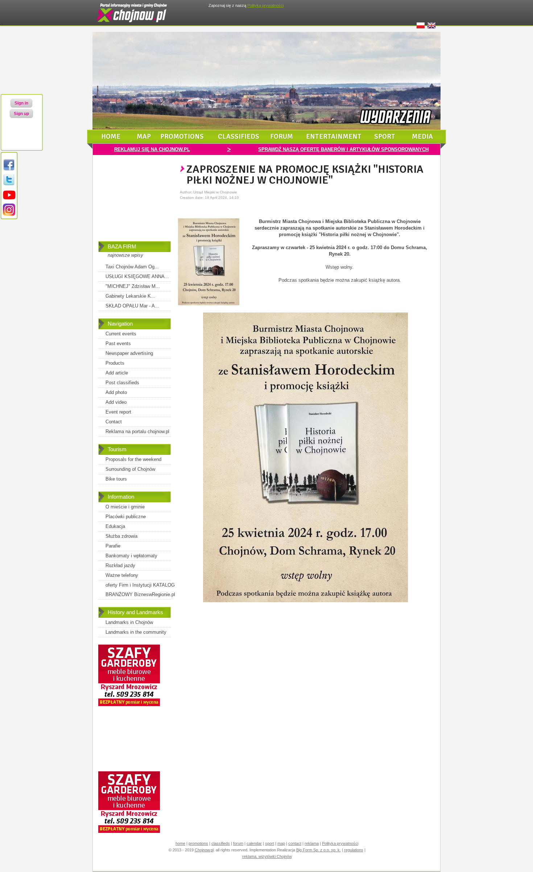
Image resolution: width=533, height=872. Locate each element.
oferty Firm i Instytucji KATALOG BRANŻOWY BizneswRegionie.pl (140, 589)
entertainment (333, 136)
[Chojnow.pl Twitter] (9, 185)
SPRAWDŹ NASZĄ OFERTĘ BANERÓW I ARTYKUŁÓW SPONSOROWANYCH (343, 149)
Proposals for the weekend (133, 459)
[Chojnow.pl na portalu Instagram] (9, 214)
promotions (182, 136)
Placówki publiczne (126, 516)
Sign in (21, 103)
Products (115, 363)
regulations (353, 850)
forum (281, 136)
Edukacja (115, 526)
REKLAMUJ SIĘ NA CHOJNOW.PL (152, 149)
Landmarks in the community (136, 632)
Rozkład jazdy (120, 565)
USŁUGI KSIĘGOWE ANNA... (137, 276)
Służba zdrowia (121, 536)
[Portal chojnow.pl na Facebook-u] (9, 170)
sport (384, 136)
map (144, 136)
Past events (118, 343)
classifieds (238, 136)
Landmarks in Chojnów (129, 622)
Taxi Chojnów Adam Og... (132, 266)
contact (294, 843)
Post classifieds (122, 382)
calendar (254, 843)
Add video (116, 402)
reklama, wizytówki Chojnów (267, 856)
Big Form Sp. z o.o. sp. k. (318, 850)
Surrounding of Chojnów (130, 469)
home (110, 136)
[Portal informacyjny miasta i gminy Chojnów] (132, 24)
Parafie (113, 546)
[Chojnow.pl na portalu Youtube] (9, 199)
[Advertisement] (134, 203)
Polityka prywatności (340, 843)
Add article (117, 373)
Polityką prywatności (265, 5)
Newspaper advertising (129, 353)
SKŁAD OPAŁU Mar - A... (132, 306)
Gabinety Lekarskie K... (130, 296)
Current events (121, 333)
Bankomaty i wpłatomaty (131, 555)
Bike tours (116, 479)
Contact (114, 421)
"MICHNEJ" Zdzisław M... (133, 286)
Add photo (116, 392)
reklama (312, 843)
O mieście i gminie (125, 507)
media (422, 136)
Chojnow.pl (204, 850)
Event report (118, 412)
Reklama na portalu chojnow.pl (137, 431)
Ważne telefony (122, 575)
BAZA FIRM (122, 246)
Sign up (21, 113)
